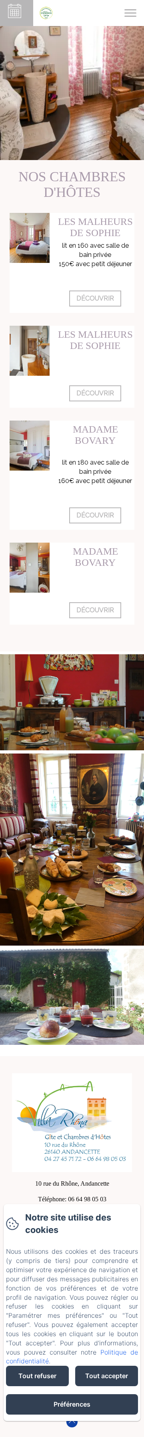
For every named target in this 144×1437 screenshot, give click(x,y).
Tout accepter (106, 1376)
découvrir (95, 393)
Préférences (72, 1404)
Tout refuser (37, 1376)
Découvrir (95, 298)
